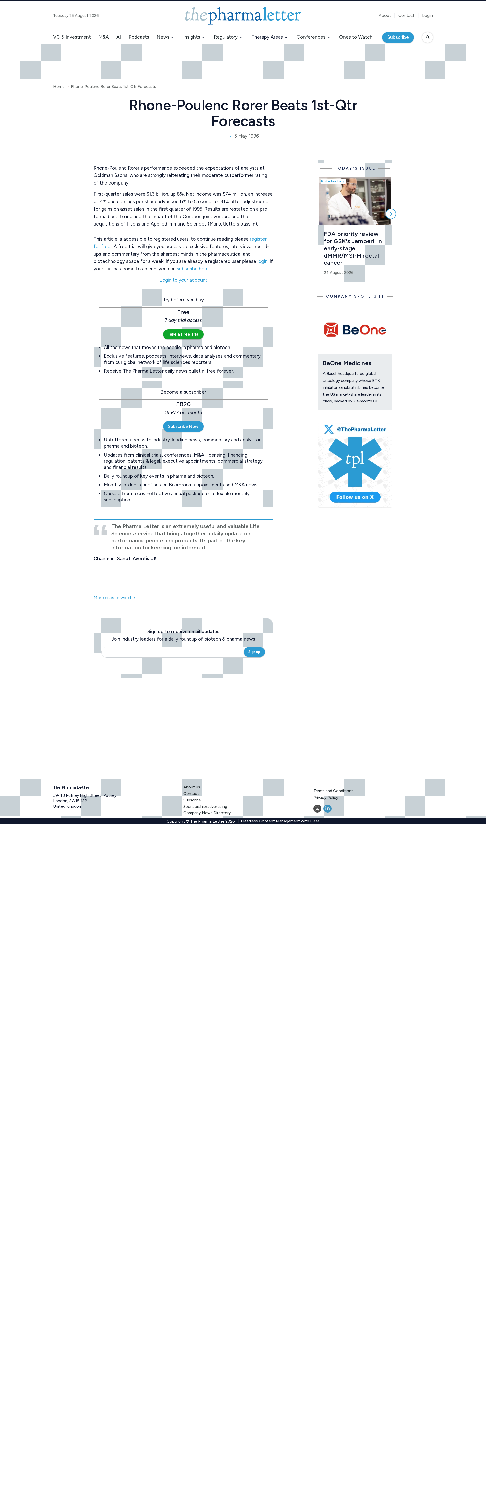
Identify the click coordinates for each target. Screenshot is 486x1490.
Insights (191, 37)
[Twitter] (317, 809)
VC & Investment (72, 37)
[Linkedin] (327, 809)
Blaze (315, 821)
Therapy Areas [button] (267, 37)
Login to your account (183, 280)
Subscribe (398, 37)
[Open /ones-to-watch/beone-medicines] (355, 330)
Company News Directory (207, 812)
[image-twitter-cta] (355, 465)
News (163, 37)
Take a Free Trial (183, 334)
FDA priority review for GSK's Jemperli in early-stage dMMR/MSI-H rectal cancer (353, 248)
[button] (172, 37)
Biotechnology (332, 181)
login (262, 261)
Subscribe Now (183, 426)
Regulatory (226, 37)
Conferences (311, 37)
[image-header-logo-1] (243, 16)
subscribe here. (193, 269)
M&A (103, 37)
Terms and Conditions (333, 790)
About (385, 15)
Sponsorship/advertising (205, 806)
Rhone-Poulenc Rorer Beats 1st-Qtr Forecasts (113, 86)
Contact (406, 15)
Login (427, 15)
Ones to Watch (356, 37)
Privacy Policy (325, 797)
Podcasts (139, 37)
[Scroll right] (391, 214)
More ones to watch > (115, 598)
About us (191, 787)
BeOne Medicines (348, 363)
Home (59, 86)
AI (118, 37)
